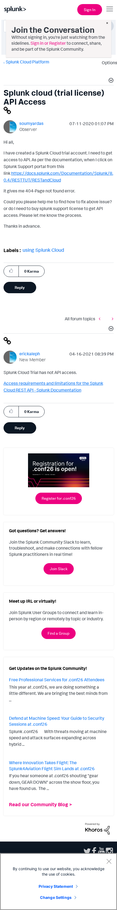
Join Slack (58, 568)
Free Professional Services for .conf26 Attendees (56, 679)
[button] (110, 81)
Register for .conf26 (59, 498)
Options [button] (108, 62)
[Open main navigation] (109, 9)
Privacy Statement (56, 886)
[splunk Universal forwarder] (111, 319)
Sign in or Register (48, 43)
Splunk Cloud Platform (27, 61)
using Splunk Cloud (43, 249)
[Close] (109, 861)
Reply (20, 287)
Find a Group (58, 633)
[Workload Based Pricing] (100, 319)
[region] (58, 881)
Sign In (90, 9)
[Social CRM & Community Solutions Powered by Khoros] (97, 828)
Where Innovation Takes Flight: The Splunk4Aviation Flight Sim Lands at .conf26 (52, 765)
